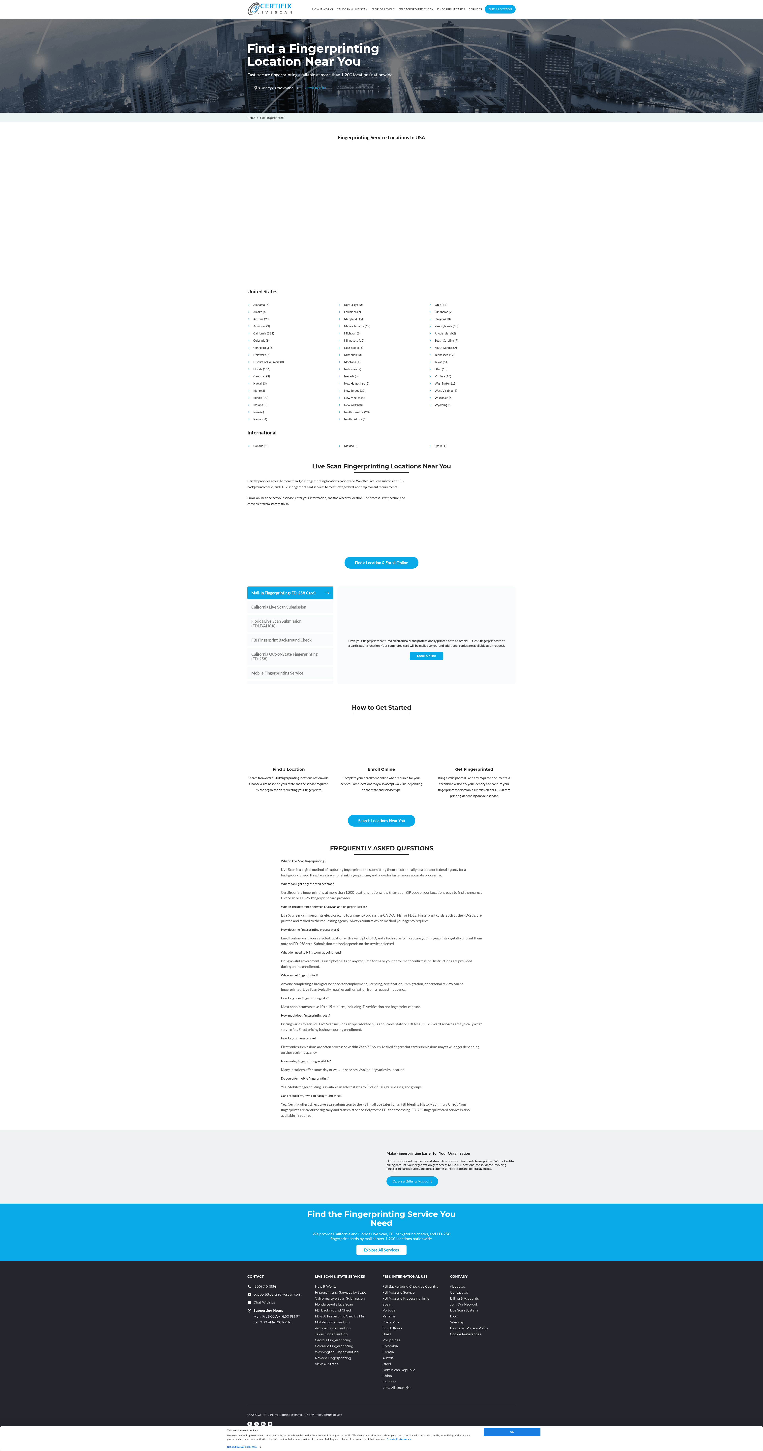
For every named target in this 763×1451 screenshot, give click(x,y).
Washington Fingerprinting (337, 1352)
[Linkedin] (263, 1424)
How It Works (322, 9)
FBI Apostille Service (398, 1292)
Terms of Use (333, 1415)
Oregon (440, 319)
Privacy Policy (313, 1415)
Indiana (258, 405)
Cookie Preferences (465, 1334)
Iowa (256, 412)
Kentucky (350, 304)
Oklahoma (441, 312)
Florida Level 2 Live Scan (334, 1304)
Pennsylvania (443, 326)
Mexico (349, 446)
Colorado (259, 340)
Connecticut (261, 347)
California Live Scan (352, 9)
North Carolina (354, 412)
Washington (442, 383)
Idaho (257, 390)
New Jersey (351, 390)
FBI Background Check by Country (410, 1286)
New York (350, 405)
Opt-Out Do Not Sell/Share (242, 1447)
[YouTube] (270, 1424)
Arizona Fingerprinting (333, 1328)
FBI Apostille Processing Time (405, 1298)
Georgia (258, 376)
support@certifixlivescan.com (277, 1294)
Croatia (388, 1352)
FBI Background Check (416, 9)
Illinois (257, 397)
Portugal (389, 1310)
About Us (457, 1286)
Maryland (350, 319)
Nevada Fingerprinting (333, 1358)
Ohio (438, 304)
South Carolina (444, 340)
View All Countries (396, 1388)
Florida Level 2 (383, 9)
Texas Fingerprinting (331, 1334)
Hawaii (257, 383)
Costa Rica (390, 1322)
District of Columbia (266, 362)
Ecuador (389, 1382)
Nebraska (350, 369)
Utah (438, 369)
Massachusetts (354, 326)
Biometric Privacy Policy (469, 1328)
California (259, 333)
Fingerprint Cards (451, 9)
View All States (326, 1364)
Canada (258, 446)
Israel (386, 1364)
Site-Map (457, 1322)
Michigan (350, 333)
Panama (389, 1316)
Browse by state (315, 87)
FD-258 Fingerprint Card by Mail (340, 1316)
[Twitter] (256, 1424)
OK (512, 1432)
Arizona (258, 319)
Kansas (258, 419)
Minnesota (351, 340)
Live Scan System (464, 1310)
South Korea (392, 1328)
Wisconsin (441, 397)
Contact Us (459, 1292)
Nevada (349, 376)
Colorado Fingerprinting (334, 1346)
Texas (438, 362)
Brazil (386, 1334)
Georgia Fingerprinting (333, 1340)
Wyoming (441, 405)
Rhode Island (443, 333)
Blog (453, 1316)
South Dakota (444, 347)
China (387, 1376)
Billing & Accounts (464, 1298)
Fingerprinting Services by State (340, 1292)
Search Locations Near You (381, 820)
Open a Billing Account (412, 1181)
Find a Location (500, 9)
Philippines (391, 1340)
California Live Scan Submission (340, 1298)
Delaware (259, 355)
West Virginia (444, 390)
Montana (350, 362)
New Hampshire (354, 383)
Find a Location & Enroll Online (381, 562)
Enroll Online (426, 656)
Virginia (440, 376)
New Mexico (352, 397)
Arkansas (259, 326)
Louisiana (350, 312)
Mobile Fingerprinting (332, 1322)
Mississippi (351, 347)
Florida (257, 369)
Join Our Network (464, 1304)
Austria (388, 1358)
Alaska (257, 312)
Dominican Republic (398, 1370)
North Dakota (353, 419)
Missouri (350, 355)
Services (475, 9)
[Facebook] (249, 1424)
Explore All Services (381, 1249)
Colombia (390, 1346)
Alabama (259, 304)
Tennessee (441, 355)
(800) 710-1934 (265, 1286)
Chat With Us (264, 1302)
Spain (438, 446)
